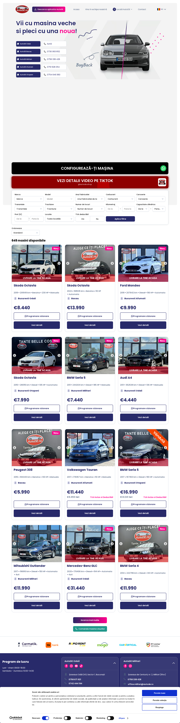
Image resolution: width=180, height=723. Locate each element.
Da (82, 219)
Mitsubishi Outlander (29, 566)
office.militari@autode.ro (140, 684)
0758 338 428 (134, 679)
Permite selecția (159, 700)
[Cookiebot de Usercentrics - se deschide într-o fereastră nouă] (16, 718)
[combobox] (29, 199)
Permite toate (159, 693)
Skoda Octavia (25, 285)
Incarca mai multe (90, 620)
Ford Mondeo (130, 285)
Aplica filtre (120, 219)
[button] (90, 663)
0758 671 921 (75, 679)
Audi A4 (126, 378)
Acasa (76, 9)
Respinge (160, 707)
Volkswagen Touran (82, 470)
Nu (97, 219)
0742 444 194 (75, 683)
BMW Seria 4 (129, 566)
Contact (142, 9)
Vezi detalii (36, 325)
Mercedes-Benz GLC (82, 566)
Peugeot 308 (23, 470)
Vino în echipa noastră (96, 9)
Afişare (122, 718)
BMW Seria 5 (76, 378)
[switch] (67, 718)
